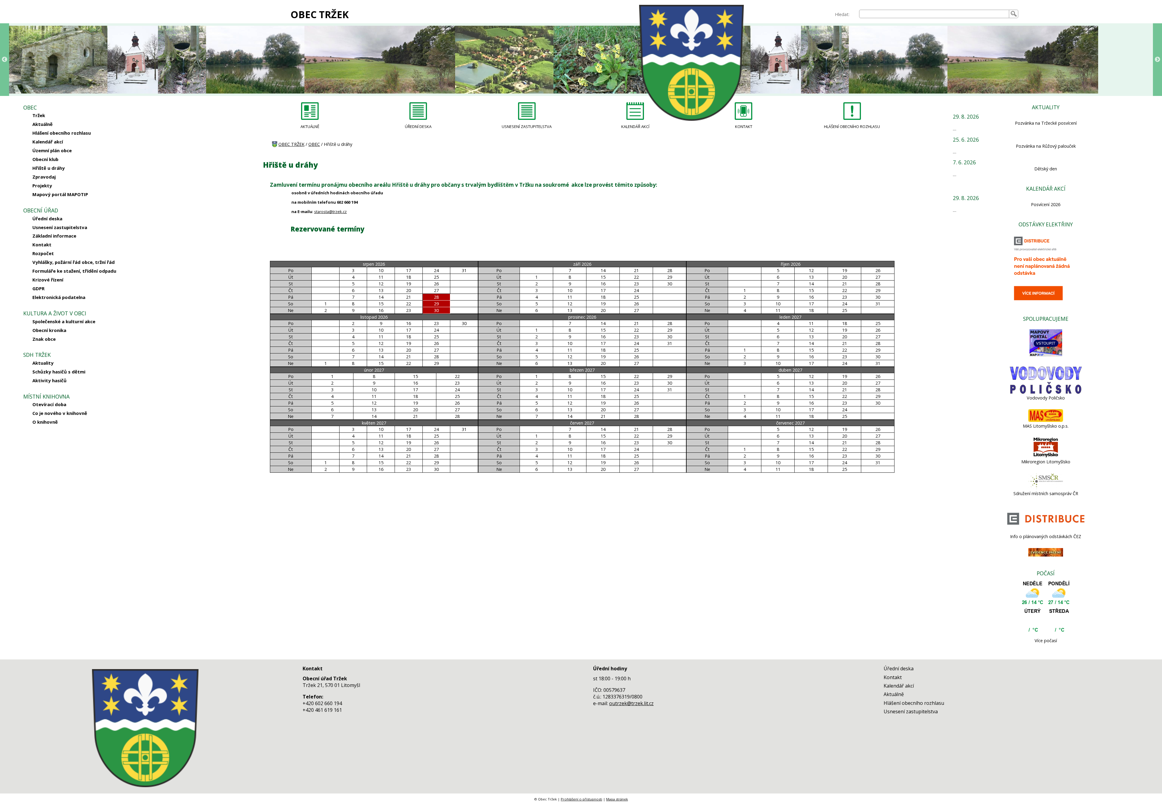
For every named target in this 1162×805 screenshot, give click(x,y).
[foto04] (34, 59)
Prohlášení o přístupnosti (581, 799)
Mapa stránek (617, 799)
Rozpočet (43, 253)
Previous (5, 60)
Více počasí (1046, 640)
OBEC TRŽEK (319, 14)
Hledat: (842, 14)
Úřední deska (47, 218)
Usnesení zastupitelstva (59, 227)
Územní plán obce (52, 150)
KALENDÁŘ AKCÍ (635, 126)
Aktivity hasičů (49, 380)
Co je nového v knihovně (59, 413)
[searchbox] (934, 14)
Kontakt (41, 245)
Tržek (38, 115)
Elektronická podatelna (58, 297)
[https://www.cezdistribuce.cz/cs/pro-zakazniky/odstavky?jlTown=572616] (1045, 531)
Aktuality (43, 363)
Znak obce (44, 339)
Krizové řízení (47, 280)
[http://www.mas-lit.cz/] (1045, 420)
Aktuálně (42, 124)
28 (436, 297)
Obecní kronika (49, 330)
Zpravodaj (44, 177)
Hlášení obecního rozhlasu (61, 133)
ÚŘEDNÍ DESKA (418, 126)
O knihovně (45, 422)
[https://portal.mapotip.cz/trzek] (1045, 355)
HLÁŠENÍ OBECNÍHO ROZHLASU (852, 126)
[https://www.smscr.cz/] (1045, 488)
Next (1157, 60)
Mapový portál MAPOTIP (60, 194)
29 (436, 304)
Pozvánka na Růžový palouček (1046, 146)
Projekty (42, 185)
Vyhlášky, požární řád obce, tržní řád (73, 262)
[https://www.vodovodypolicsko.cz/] (1046, 392)
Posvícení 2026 (1045, 204)
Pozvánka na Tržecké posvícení (1046, 123)
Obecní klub (45, 159)
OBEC (314, 144)
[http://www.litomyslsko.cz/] (1045, 456)
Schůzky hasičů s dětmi (58, 372)
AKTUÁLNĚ (309, 126)
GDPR (38, 288)
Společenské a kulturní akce (63, 321)
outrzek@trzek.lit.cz (631, 703)
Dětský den (1045, 169)
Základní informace (54, 236)
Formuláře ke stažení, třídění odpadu (74, 271)
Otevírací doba (49, 404)
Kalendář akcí (47, 142)
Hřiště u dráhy (48, 168)
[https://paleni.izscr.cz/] (1045, 555)
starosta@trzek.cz (330, 211)
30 (436, 310)
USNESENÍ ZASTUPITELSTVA (527, 126)
